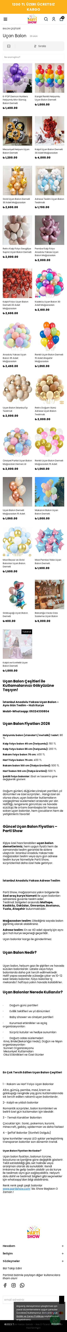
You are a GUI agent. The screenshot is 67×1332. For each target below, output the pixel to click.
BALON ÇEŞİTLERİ (11, 28)
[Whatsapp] (22, 1285)
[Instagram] (13, 1285)
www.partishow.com (16, 1189)
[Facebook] (5, 1285)
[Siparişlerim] (54, 19)
